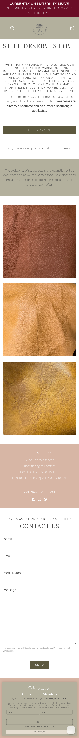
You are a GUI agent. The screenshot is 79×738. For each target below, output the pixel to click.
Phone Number (13, 573)
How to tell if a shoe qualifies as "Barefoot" (39, 478)
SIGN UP (39, 722)
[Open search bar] (13, 28)
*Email (7, 556)
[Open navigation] (5, 28)
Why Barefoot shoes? (39, 460)
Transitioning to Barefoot (39, 466)
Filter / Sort (39, 129)
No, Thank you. (39, 732)
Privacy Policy (52, 648)
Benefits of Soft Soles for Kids (39, 472)
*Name (7, 539)
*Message (9, 590)
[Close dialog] (74, 684)
